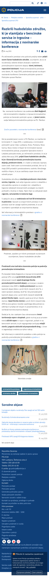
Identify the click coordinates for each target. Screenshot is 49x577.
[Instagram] (18, 541)
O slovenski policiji (9, 471)
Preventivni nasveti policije (12, 474)
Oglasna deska (7, 480)
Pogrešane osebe (8, 527)
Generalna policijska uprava (12, 492)
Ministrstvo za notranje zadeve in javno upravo (20, 454)
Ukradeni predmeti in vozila (12, 524)
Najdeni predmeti (8, 521)
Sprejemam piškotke (23, 572)
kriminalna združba (9, 393)
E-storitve (5, 515)
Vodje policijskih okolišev (11, 495)
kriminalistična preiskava (11, 389)
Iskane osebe (7, 530)
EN (45, 3)
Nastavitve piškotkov (10, 553)
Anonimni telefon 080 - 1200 (13, 512)
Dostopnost (42, 3)
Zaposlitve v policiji (9, 532)
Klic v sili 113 (6, 509)
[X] (4, 541)
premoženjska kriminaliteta (28, 393)
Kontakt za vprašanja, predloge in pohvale (18, 500)
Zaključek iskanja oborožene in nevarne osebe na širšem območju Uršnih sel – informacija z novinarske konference (23, 423)
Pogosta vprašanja (9, 535)
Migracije (5, 538)
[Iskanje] (32, 3)
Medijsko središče (8, 477)
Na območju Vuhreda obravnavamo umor (15, 417)
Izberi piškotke (37, 572)
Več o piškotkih (31, 567)
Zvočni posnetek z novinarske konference (20, 129)
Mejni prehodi (7, 518)
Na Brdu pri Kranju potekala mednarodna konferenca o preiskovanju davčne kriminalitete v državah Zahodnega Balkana (23, 430)
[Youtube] (13, 541)
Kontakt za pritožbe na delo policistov (16, 503)
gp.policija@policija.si (17, 468)
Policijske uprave (8, 489)
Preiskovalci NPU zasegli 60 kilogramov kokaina (17, 437)
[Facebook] (9, 541)
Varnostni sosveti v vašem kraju (14, 497)
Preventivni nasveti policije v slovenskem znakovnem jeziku (38, 3)
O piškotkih (6, 556)
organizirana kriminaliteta (32, 389)
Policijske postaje (8, 486)
